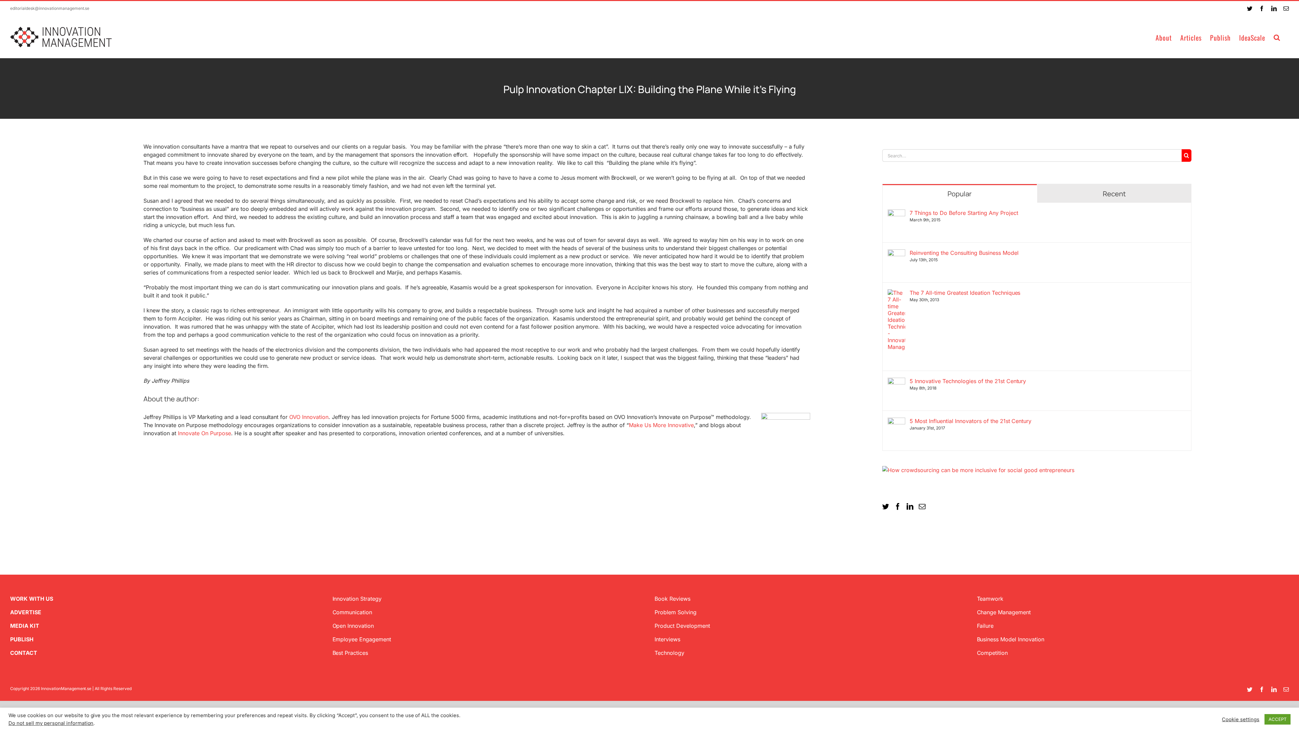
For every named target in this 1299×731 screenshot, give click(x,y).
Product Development (682, 625)
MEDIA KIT (24, 625)
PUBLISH (21, 639)
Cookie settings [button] (1240, 719)
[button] (1277, 37)
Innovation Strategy (357, 598)
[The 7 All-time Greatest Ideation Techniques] (896, 293)
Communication (352, 612)
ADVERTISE (25, 612)
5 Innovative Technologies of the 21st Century (968, 381)
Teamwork (990, 598)
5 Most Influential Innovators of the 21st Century (970, 421)
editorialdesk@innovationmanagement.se (49, 8)
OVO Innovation (308, 417)
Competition (992, 652)
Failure (985, 625)
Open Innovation (353, 625)
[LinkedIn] (910, 506)
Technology (669, 652)
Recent (1114, 193)
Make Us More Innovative (661, 425)
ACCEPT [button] (1277, 719)
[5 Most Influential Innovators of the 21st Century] (896, 421)
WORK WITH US (31, 598)
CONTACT (23, 652)
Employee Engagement (362, 639)
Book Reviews (672, 598)
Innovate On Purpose (204, 433)
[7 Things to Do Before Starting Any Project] (896, 213)
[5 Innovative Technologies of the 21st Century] (896, 381)
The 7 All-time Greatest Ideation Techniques (965, 292)
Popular (960, 193)
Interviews (667, 639)
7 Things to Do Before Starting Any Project (964, 212)
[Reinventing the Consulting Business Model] (896, 253)
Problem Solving (676, 612)
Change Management (1004, 612)
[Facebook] (897, 506)
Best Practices (350, 652)
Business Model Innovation (1011, 639)
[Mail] (922, 506)
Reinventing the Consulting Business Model (964, 252)
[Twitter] (885, 506)
